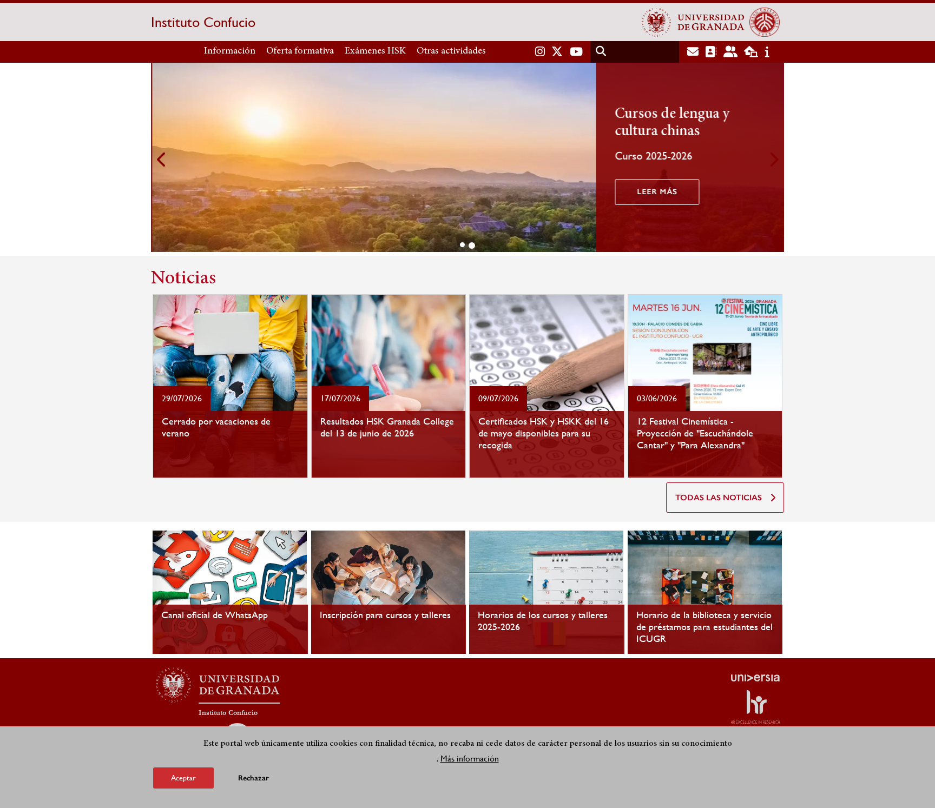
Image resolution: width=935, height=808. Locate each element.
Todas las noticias (718, 497)
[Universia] (755, 677)
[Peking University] (764, 22)
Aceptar (183, 777)
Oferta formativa (300, 51)
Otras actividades (451, 51)
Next (773, 159)
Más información (469, 758)
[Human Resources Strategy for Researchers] (755, 707)
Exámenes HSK (375, 51)
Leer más (656, 191)
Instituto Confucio (203, 22)
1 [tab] (462, 244)
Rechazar (253, 778)
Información (229, 51)
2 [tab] (472, 245)
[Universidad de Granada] (693, 22)
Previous (162, 159)
